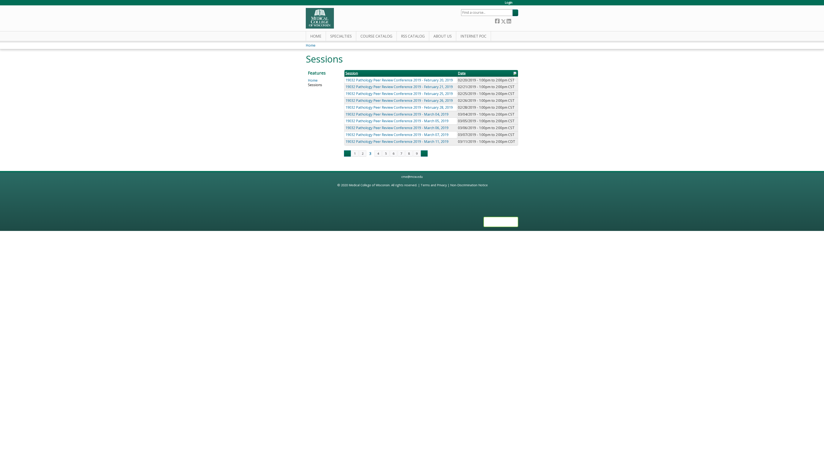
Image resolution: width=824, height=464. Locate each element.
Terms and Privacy (434, 185)
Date (462, 73)
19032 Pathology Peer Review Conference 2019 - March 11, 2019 (396, 141)
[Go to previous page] (347, 153)
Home (315, 36)
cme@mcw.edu (412, 177)
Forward (514, 20)
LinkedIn (509, 20)
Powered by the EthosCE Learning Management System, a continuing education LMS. (500, 222)
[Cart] (517, 4)
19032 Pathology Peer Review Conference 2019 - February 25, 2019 (399, 93)
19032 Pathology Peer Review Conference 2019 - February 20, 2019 (399, 80)
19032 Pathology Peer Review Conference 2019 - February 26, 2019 (399, 100)
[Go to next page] (424, 153)
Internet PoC (473, 36)
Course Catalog (376, 36)
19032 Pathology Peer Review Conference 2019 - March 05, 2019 (396, 121)
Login (508, 2)
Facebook (497, 20)
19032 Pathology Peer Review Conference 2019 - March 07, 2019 (396, 134)
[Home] (320, 18)
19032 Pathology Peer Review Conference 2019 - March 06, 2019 (396, 127)
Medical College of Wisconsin (369, 185)
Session (351, 73)
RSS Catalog (413, 36)
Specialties (341, 36)
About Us (442, 36)
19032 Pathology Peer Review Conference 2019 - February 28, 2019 (399, 107)
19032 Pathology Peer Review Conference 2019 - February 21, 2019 (399, 86)
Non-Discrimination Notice (469, 185)
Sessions (315, 84)
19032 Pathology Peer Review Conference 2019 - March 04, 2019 (396, 114)
